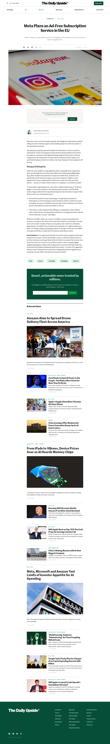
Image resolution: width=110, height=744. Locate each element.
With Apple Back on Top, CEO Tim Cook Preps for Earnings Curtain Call (65, 530)
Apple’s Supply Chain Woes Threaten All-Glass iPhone (64, 402)
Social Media (99, 9)
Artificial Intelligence (57, 375)
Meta (30, 261)
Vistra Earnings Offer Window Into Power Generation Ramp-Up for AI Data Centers (63, 425)
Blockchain (59, 9)
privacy (40, 261)
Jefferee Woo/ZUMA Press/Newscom (75, 358)
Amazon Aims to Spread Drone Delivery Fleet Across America (49, 319)
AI (25, 9)
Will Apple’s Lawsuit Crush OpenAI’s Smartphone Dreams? (64, 683)
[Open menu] (13, 3)
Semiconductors (79, 9)
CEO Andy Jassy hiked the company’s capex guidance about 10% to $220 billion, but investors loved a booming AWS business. (65, 515)
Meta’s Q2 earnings (46, 228)
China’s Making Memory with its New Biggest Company (64, 551)
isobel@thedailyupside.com (41, 133)
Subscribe (72, 119)
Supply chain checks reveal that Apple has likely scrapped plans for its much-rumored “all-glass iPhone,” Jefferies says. (65, 409)
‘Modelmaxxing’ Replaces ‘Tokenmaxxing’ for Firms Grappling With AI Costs (64, 637)
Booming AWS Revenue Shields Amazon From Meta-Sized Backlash (64, 509)
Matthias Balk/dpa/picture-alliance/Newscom (72, 615)
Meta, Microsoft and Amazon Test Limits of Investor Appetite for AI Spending (51, 574)
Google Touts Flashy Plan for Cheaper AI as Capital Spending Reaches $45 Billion (64, 661)
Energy (50, 420)
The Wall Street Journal (35, 150)
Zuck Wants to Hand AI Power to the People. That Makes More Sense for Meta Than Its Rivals (64, 380)
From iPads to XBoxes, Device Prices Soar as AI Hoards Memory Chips (53, 450)
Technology (10, 9)
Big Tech (41, 9)
